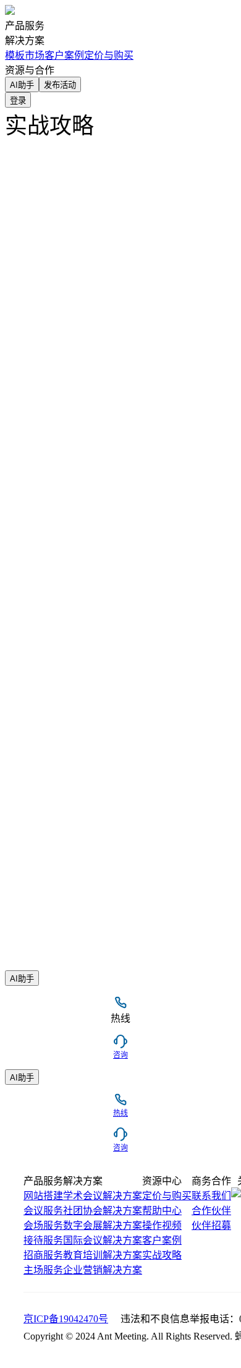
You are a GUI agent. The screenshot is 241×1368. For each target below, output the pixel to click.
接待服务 (43, 1240)
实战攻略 (162, 1255)
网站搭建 (43, 1196)
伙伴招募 (211, 1225)
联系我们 (211, 1196)
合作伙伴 (211, 1210)
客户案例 (162, 1240)
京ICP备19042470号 (65, 1319)
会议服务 (43, 1210)
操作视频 (162, 1225)
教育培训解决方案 (102, 1255)
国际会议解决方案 (102, 1240)
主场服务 (43, 1270)
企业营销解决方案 (102, 1270)
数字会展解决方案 (102, 1225)
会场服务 (43, 1225)
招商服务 (43, 1255)
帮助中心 (162, 1210)
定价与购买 (108, 55)
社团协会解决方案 (102, 1210)
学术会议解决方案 (102, 1196)
